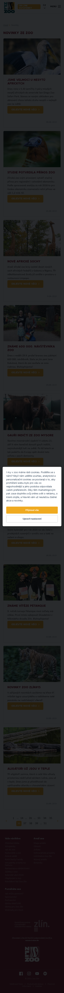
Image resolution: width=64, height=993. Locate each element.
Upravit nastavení (32, 518)
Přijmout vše (32, 510)
